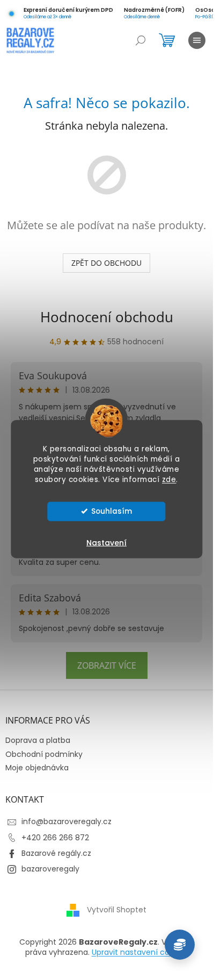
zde (169, 479)
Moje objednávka (37, 767)
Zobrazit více (106, 665)
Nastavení (106, 542)
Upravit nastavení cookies (140, 952)
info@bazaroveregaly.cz (66, 821)
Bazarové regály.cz (56, 853)
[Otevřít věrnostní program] (180, 945)
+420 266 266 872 (55, 837)
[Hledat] (140, 40)
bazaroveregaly (50, 868)
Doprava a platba (37, 740)
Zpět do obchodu (106, 263)
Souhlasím (111, 511)
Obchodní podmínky (44, 754)
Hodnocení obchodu (106, 317)
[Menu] (197, 40)
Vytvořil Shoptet (116, 909)
